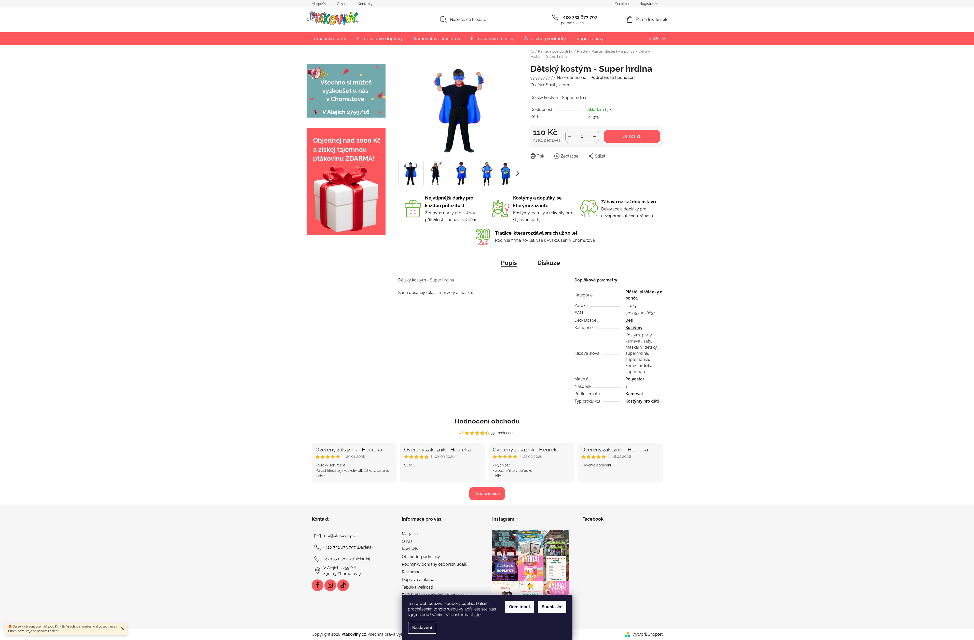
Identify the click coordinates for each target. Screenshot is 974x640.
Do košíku (631, 136)
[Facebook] (317, 585)
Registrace (648, 4)
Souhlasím (552, 606)
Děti (629, 320)
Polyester (634, 379)
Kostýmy (633, 327)
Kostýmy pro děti (642, 401)
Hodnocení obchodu (487, 421)
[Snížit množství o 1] (569, 136)
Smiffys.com (557, 84)
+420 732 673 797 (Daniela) (348, 547)
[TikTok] (343, 585)
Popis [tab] (509, 262)
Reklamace (412, 572)
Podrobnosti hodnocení (613, 77)
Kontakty (365, 4)
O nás (342, 4)
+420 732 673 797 (579, 17)
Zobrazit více (487, 493)
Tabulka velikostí (417, 587)
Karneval (634, 393)
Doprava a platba (418, 579)
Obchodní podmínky (421, 556)
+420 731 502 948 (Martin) (346, 559)
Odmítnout (519, 606)
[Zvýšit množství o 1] (595, 136)
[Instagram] (330, 585)
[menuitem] (329, 38)
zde (477, 614)
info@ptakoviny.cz (340, 535)
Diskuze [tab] (548, 262)
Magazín (319, 4)
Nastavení (422, 627)
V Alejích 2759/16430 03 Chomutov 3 (342, 570)
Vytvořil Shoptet (647, 634)
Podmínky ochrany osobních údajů (435, 564)
